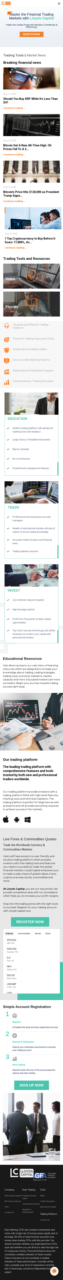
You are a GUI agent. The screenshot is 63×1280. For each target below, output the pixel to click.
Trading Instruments (31, 1204)
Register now (30, 922)
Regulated (37, 1180)
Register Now (31, 34)
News (42, 1195)
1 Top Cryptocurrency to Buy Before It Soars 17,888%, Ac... (30, 240)
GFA (44, 1180)
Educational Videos (48, 1207)
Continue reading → (14, 108)
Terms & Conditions (13, 1201)
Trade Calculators (47, 1201)
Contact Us (9, 1212)
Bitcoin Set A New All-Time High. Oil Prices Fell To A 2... (27, 147)
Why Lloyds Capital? (13, 1195)
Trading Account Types (29, 1196)
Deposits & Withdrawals (27, 1210)
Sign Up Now (31, 1085)
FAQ (6, 1207)
